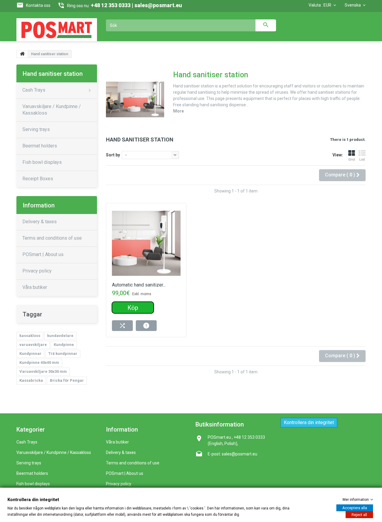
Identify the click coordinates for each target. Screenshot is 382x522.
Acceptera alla (354, 507)
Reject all (359, 514)
